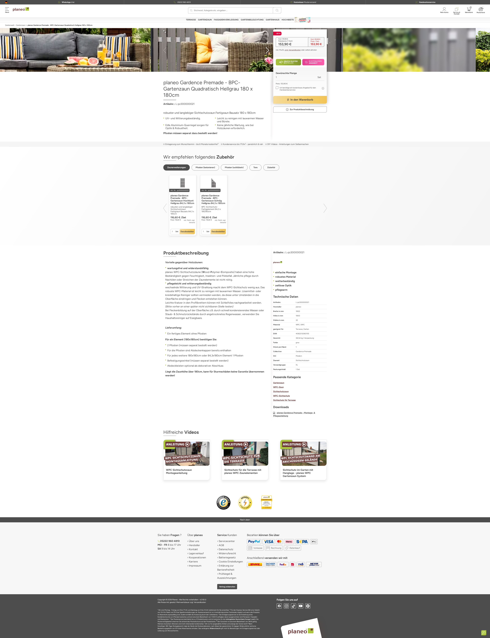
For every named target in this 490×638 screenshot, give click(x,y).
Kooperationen (197, 557)
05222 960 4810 (184, 2)
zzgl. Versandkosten (293, 50)
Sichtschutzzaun (281, 391)
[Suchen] (191, 10)
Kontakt (193, 549)
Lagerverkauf (196, 553)
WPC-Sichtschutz (281, 396)
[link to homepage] (21, 9)
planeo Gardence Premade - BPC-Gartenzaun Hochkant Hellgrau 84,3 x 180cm (182, 199)
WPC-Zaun (278, 387)
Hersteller (194, 545)
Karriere (193, 561)
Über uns (194, 541)
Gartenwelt (9, 25)
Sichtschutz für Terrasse (284, 400)
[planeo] (300, 262)
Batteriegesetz (227, 557)
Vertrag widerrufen (227, 587)
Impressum (195, 565)
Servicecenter (227, 541)
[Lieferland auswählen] (6, 2)
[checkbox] (298, 89)
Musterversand (305, 2)
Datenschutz (226, 549)
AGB (221, 545)
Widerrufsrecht (227, 553)
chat (68, 2)
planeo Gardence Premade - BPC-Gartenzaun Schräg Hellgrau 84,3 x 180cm (213, 199)
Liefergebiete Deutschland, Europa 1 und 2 (240, 619)
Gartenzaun (21, 25)
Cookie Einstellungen (231, 561)
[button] (6, 2)
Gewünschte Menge (286, 73)
